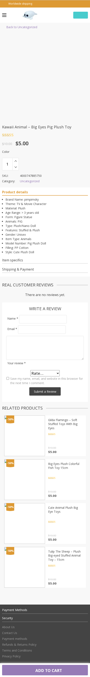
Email (12, 329)
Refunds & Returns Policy (19, 645)
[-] (15, 167)
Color (5, 152)
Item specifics (12, 260)
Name (12, 318)
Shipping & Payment (18, 269)
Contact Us (9, 633)
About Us (8, 627)
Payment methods (14, 639)
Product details (15, 192)
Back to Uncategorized (21, 27)
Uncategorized (30, 181)
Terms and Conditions (17, 650)
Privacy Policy (11, 656)
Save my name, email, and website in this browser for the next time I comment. (46, 381)
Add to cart (48, 670)
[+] (15, 161)
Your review (16, 363)
